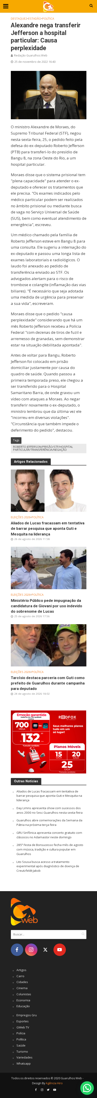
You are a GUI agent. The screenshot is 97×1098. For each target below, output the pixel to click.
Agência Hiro (54, 1083)
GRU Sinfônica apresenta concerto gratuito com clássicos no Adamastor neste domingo (49, 835)
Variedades (24, 1057)
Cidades (22, 982)
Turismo (22, 1051)
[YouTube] (59, 950)
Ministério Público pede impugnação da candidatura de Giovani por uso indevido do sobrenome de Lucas (46, 606)
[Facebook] (17, 950)
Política (48, 19)
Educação (23, 1006)
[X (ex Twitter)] (45, 950)
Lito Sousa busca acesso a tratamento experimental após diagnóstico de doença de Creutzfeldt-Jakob (47, 866)
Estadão (34, 19)
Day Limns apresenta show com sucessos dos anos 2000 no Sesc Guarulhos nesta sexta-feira (49, 810)
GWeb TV (22, 1027)
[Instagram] (31, 950)
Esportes (22, 1021)
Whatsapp (23, 1063)
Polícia (20, 1033)
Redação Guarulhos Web (30, 55)
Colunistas (23, 994)
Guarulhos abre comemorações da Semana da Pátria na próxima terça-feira (49, 822)
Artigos (21, 970)
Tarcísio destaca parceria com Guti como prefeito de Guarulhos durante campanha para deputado (48, 683)
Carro (20, 976)
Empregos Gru (26, 1015)
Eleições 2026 (20, 517)
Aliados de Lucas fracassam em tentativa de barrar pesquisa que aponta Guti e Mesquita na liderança (47, 528)
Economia (23, 1000)
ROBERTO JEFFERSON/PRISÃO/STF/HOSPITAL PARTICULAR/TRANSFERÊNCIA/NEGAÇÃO (43, 448)
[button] (87, 1088)
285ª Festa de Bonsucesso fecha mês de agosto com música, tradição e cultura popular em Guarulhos (49, 849)
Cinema (22, 988)
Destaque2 (19, 19)
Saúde (20, 1045)
